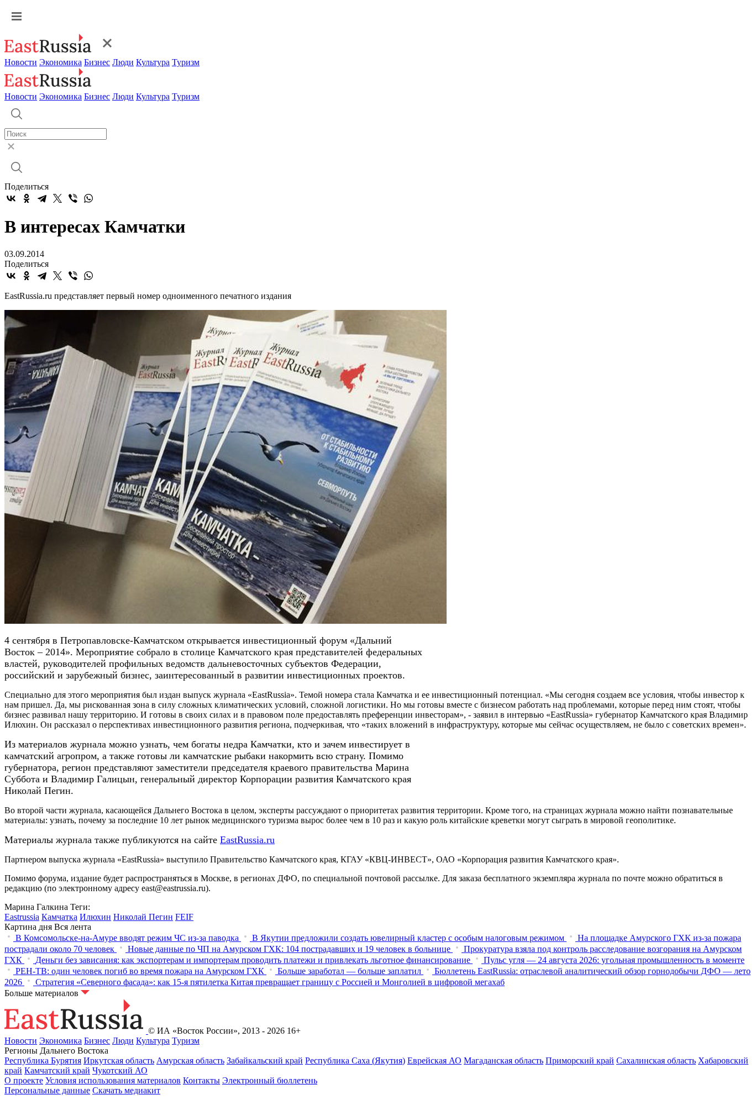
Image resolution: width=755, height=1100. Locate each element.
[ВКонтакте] (11, 198)
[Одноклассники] (26, 198)
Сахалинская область (656, 1060)
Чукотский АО (120, 1070)
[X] (57, 198)
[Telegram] (42, 198)
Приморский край (580, 1060)
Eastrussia (21, 917)
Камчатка (59, 917)
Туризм (186, 62)
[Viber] (73, 198)
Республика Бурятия (42, 1060)
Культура (153, 62)
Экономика (60, 62)
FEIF (184, 917)
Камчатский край (57, 1070)
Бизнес (97, 62)
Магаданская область (503, 1060)
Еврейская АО (434, 1060)
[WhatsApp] (88, 198)
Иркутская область (118, 1060)
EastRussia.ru (247, 839)
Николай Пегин (143, 917)
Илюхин (95, 917)
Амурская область (190, 1060)
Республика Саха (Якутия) (355, 1060)
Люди (123, 62)
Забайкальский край (265, 1060)
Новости (20, 62)
